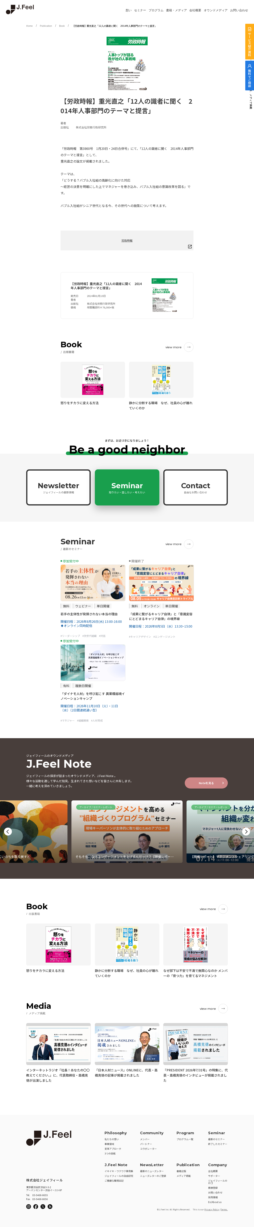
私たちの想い (112, 1139)
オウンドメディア (216, 10)
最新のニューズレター (152, 1171)
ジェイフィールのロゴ (217, 1182)
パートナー (146, 1144)
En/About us (214, 1202)
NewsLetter (152, 1165)
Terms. (224, 1209)
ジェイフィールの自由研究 (119, 1175)
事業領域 (109, 1144)
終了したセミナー (217, 1144)
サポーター (214, 1175)
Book (62, 26)
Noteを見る (206, 783)
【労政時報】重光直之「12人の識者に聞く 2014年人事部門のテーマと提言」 (114, 26)
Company (217, 1165)
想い (129, 10)
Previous (8, 832)
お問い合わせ (239, 10)
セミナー (140, 10)
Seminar (127, 487)
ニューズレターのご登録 (153, 1175)
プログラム (156, 10)
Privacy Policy (211, 1209)
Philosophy (116, 1133)
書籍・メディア (176, 10)
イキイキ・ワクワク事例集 (119, 1171)
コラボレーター (148, 1148)
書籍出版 (181, 1171)
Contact (195, 487)
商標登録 (213, 1187)
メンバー (145, 1139)
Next (246, 832)
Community (152, 1133)
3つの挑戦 (110, 1153)
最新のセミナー (216, 1139)
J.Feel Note (116, 1165)
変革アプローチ (113, 1148)
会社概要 (195, 10)
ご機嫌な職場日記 (114, 1180)
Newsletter (58, 487)
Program (185, 1133)
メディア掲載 (184, 1175)
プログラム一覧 (185, 1139)
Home (29, 26)
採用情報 (213, 1197)
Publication (46, 26)
